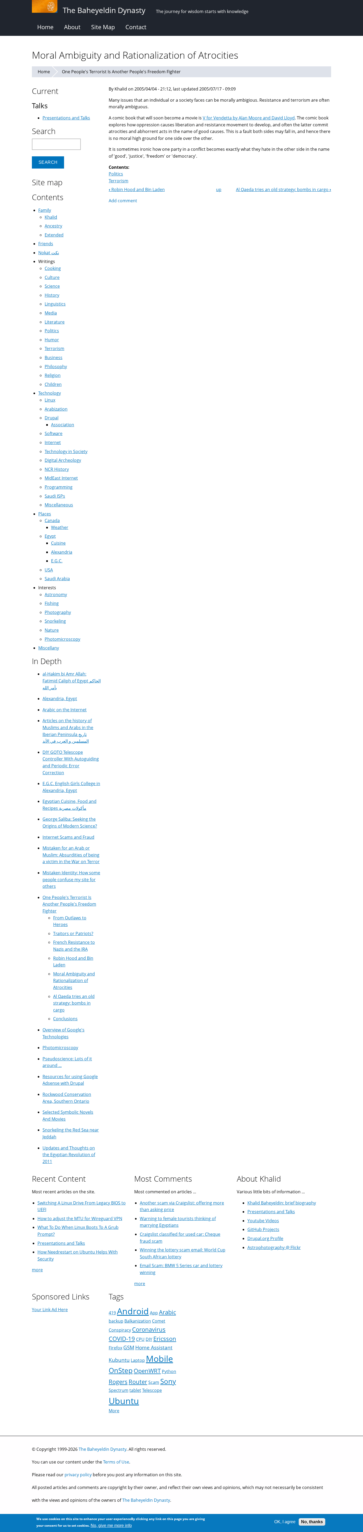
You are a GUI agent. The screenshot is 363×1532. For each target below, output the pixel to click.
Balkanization (137, 1321)
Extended (54, 235)
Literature (55, 322)
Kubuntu (119, 1359)
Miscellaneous (59, 505)
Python (169, 1371)
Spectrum (118, 1390)
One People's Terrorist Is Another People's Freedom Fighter (121, 72)
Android (133, 1311)
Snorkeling (55, 621)
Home (45, 27)
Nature (52, 630)
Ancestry (53, 226)
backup (116, 1321)
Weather (59, 527)
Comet (158, 1321)
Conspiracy (120, 1330)
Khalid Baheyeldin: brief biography (281, 1203)
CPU (140, 1339)
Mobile (159, 1358)
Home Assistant (153, 1347)
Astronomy (56, 594)
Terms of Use (116, 1462)
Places (44, 514)
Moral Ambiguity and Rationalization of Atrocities (74, 980)
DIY (149, 1339)
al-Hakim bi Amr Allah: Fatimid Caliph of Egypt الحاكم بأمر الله (72, 680)
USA (49, 570)
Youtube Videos (263, 1221)
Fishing (52, 603)
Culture (52, 277)
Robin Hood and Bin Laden (137, 189)
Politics (116, 174)
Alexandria (61, 552)
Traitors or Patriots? (73, 933)
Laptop (138, 1360)
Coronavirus (149, 1329)
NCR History (57, 469)
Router (138, 1382)
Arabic (167, 1312)
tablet (135, 1390)
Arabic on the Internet (65, 710)
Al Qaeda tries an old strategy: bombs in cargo (283, 189)
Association (62, 425)
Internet (53, 442)
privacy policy (78, 1475)
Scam (153, 1382)
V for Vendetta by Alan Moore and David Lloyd (249, 118)
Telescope (152, 1390)
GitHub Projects (263, 1229)
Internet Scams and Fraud (68, 837)
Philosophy (56, 366)
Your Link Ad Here (50, 1309)
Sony (168, 1381)
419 (112, 1313)
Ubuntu (124, 1400)
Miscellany (48, 648)
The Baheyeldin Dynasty (102, 1449)
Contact (135, 27)
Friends (45, 244)
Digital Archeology (63, 460)
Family (44, 210)
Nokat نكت (48, 253)
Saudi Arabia (57, 579)
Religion (53, 375)
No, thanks (312, 1522)
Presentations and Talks (66, 118)
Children (53, 384)
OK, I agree (285, 1522)
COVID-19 (122, 1339)
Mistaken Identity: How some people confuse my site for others (71, 879)
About (72, 27)
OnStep (121, 1370)
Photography (58, 612)
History (52, 295)
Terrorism (118, 181)
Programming (59, 487)
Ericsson (164, 1339)
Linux (50, 400)
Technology (49, 393)
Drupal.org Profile (265, 1238)
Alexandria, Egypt (60, 699)
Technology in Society (66, 451)
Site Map (103, 27)
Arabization (56, 409)
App (154, 1313)
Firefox (115, 1348)
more (37, 1270)
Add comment (123, 201)
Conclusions (65, 1019)
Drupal (51, 418)
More (114, 1411)
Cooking (53, 268)
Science (52, 286)
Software (53, 433)
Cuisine (58, 543)
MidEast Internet (61, 478)
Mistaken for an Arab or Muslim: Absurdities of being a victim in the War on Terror (71, 854)
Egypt (50, 536)
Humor (52, 340)
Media (51, 313)
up (218, 189)
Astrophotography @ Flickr (274, 1247)
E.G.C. (56, 561)
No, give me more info (111, 1525)
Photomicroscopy (62, 639)
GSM (128, 1347)
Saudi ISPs (55, 496)
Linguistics (55, 304)
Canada (52, 520)
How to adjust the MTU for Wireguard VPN (79, 1218)
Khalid (51, 217)
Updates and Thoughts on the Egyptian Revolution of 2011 (69, 1154)
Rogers (118, 1382)
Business (53, 357)
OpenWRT (147, 1371)
